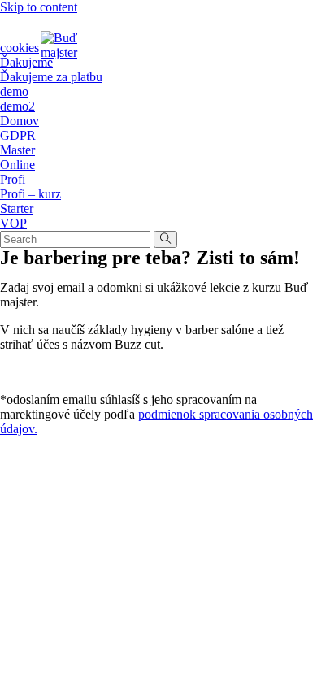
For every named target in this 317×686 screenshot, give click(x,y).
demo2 (17, 106)
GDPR (18, 135)
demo (14, 91)
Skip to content (38, 7)
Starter (16, 208)
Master (17, 150)
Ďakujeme (26, 62)
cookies (19, 47)
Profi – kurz (30, 194)
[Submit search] (165, 239)
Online (17, 165)
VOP (13, 223)
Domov (19, 121)
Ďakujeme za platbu (51, 77)
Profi (12, 179)
